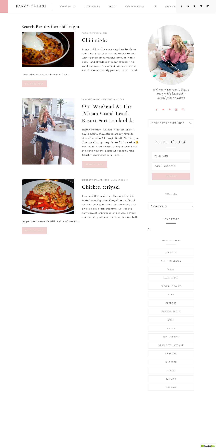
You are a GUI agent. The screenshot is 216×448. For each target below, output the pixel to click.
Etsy (171, 294)
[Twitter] (164, 109)
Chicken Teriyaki (92, 180)
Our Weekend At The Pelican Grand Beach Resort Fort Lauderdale (108, 113)
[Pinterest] (171, 109)
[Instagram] (177, 109)
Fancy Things (31, 6)
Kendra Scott (171, 311)
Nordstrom (171, 337)
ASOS (171, 269)
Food (85, 33)
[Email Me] (184, 109)
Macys (171, 328)
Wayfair (171, 387)
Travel (97, 99)
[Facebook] (158, 109)
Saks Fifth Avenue (171, 345)
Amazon (171, 252)
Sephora (171, 353)
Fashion (87, 99)
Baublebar (171, 278)
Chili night (94, 40)
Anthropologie (171, 261)
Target (171, 370)
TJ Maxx (171, 379)
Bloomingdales (171, 286)
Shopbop (171, 362)
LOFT (171, 320)
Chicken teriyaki (101, 187)
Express (171, 303)
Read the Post (34, 84)
